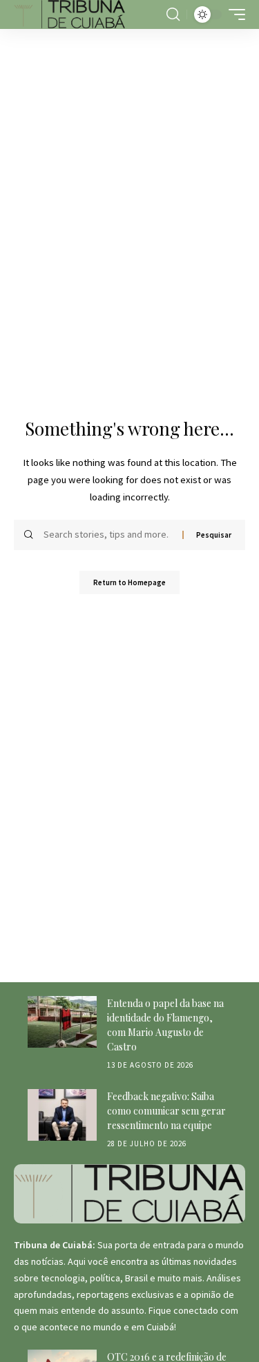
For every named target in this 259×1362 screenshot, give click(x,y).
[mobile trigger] (233, 14)
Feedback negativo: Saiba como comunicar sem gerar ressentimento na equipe (166, 1111)
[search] (173, 14)
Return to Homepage (129, 582)
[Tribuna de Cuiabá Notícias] (70, 14)
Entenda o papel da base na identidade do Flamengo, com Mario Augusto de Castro (165, 1025)
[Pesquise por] (107, 535)
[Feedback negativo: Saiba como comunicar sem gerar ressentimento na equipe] (62, 1115)
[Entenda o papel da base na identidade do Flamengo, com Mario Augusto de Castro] (62, 1022)
